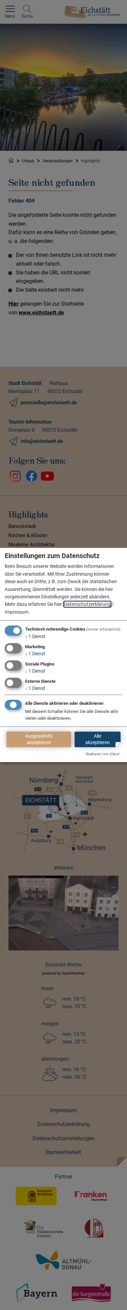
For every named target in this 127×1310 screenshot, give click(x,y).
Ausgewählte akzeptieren (38, 739)
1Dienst (35, 636)
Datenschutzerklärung (87, 604)
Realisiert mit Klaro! (103, 754)
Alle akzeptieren (97, 739)
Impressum (16, 612)
